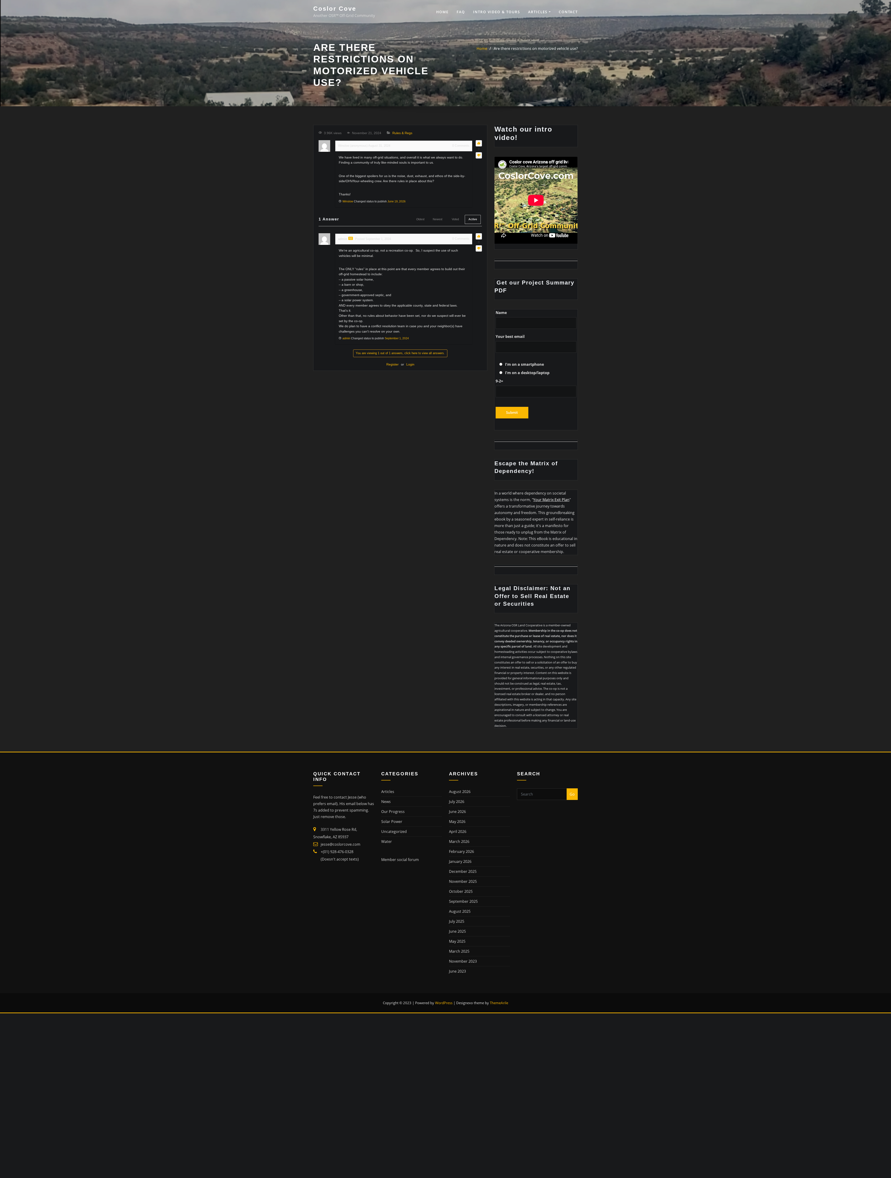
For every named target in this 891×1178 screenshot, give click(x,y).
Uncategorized (394, 831)
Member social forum (400, 859)
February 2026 (461, 851)
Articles (538, 12)
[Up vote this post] (479, 143)
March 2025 (459, 951)
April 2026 (457, 831)
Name (501, 312)
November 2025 (463, 881)
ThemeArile (499, 1002)
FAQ (461, 12)
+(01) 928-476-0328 (337, 851)
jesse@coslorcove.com (340, 844)
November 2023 (463, 961)
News (386, 801)
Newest (437, 219)
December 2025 (463, 871)
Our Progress (393, 811)
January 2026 (460, 861)
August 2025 (460, 911)
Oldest (420, 219)
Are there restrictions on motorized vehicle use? (536, 48)
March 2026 (459, 841)
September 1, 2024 (397, 338)
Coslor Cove (334, 8)
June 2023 (457, 971)
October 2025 (461, 891)
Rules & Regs (402, 133)
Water (386, 841)
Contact (568, 12)
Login (410, 364)
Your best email (510, 336)
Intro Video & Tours (496, 12)
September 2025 (463, 901)
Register (392, 364)
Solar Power (391, 821)
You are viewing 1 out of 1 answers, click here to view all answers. (400, 353)
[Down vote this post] (479, 155)
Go (572, 794)
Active (472, 219)
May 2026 (457, 821)
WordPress (443, 1002)
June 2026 (457, 811)
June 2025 (457, 931)
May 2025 (457, 941)
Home (442, 12)
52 (350, 238)
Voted (455, 219)
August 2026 (460, 791)
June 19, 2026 (396, 201)
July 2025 (456, 921)
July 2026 (456, 801)
